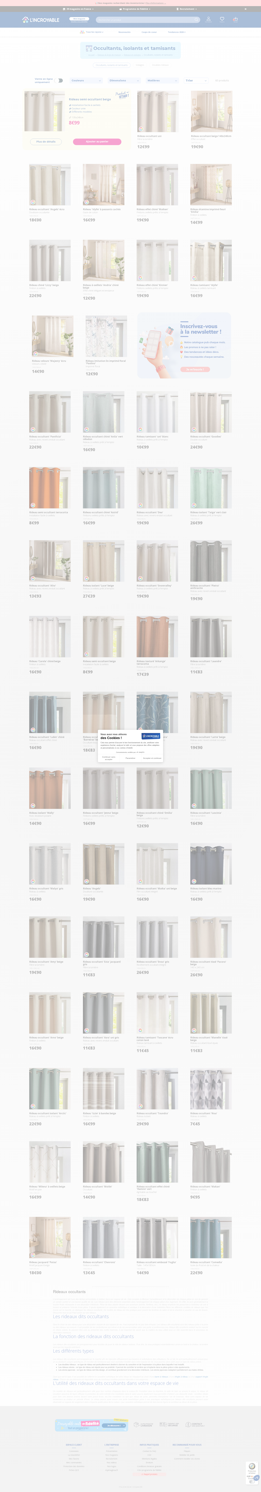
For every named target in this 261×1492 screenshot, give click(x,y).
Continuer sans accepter (108, 758)
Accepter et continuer (152, 758)
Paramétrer (130, 758)
